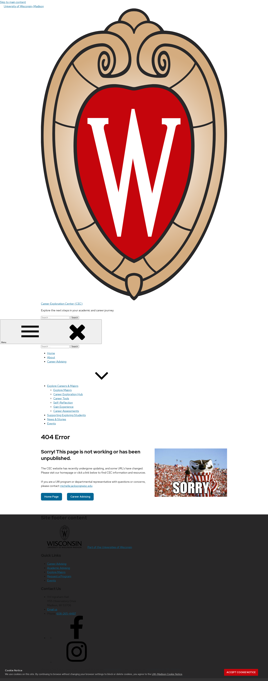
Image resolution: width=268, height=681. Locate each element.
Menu (4, 342)
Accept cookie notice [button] (241, 672)
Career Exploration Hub (68, 394)
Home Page (51, 496)
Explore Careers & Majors (62, 386)
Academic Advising (58, 568)
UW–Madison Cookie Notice (167, 674)
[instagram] (76, 662)
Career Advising (56, 361)
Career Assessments (66, 411)
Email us (52, 609)
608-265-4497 (66, 613)
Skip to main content (13, 2)
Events (51, 423)
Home (51, 353)
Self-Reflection (63, 402)
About (51, 357)
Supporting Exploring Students (66, 415)
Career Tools (61, 398)
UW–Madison (24, 6)
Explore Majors (62, 390)
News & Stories (56, 419)
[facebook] (76, 638)
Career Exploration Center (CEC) (62, 303)
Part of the (109, 547)
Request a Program (59, 576)
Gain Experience (63, 407)
